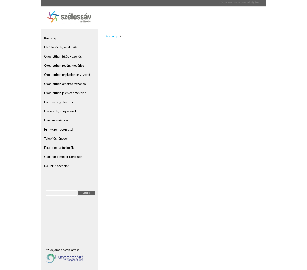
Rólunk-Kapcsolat (56, 166)
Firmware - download (58, 129)
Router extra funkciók (59, 148)
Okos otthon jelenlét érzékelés (65, 93)
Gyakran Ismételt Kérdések (63, 157)
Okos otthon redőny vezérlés (64, 65)
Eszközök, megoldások (60, 111)
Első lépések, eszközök (60, 47)
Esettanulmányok (56, 120)
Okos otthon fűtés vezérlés (63, 56)
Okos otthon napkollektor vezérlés (68, 75)
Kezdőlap (50, 38)
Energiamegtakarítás (58, 102)
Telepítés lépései (56, 138)
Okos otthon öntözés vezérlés (65, 84)
